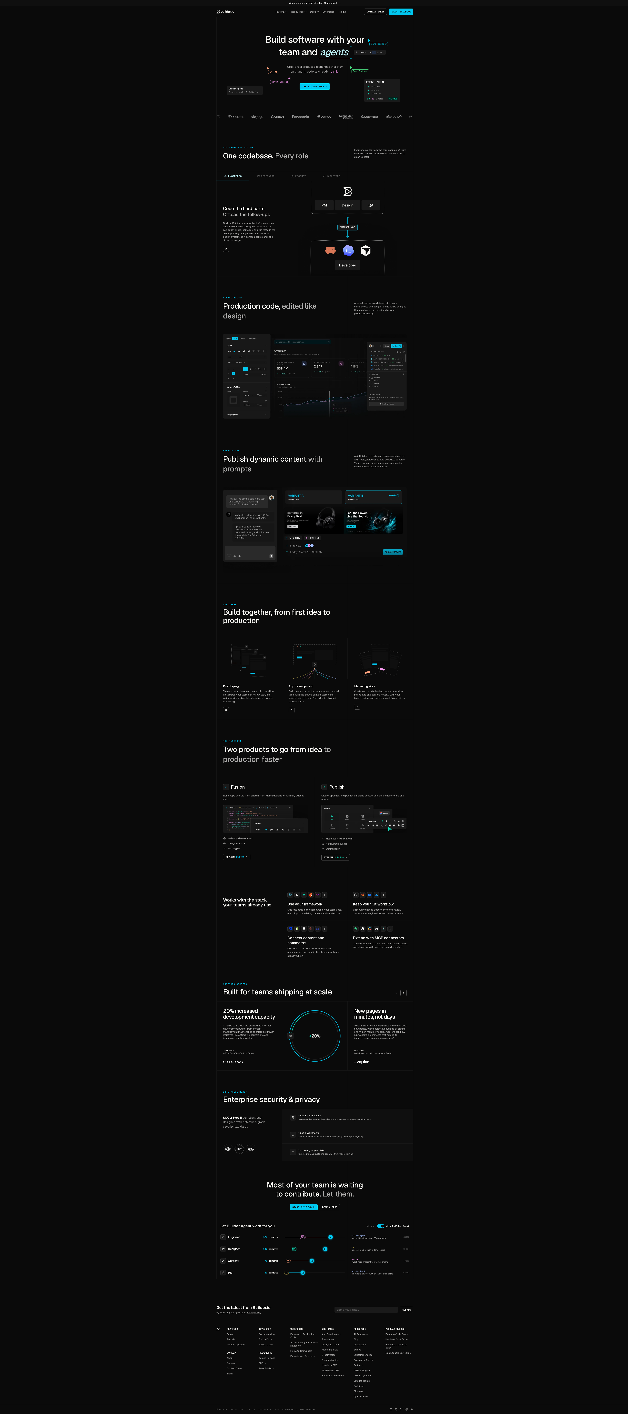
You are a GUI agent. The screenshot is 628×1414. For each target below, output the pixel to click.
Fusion (238, 787)
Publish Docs (266, 1344)
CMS (261, 1363)
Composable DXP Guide (398, 1352)
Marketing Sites (330, 1349)
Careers (231, 1363)
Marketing (333, 176)
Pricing (342, 11)
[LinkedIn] (406, 1409)
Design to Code (267, 1358)
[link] (249, 228)
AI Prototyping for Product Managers (304, 1344)
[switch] (380, 1226)
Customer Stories (363, 1354)
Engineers (235, 176)
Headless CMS (329, 1365)
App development (301, 686)
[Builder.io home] (225, 12)
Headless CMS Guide (396, 1339)
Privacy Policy (254, 1312)
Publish (337, 787)
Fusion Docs (265, 1339)
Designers (267, 176)
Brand (230, 1373)
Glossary (358, 1391)
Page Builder (265, 1368)
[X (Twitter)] (401, 1409)
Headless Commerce (333, 1375)
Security (251, 1409)
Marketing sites (364, 686)
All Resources (361, 1334)
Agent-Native (361, 1396)
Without (371, 1226)
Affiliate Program (362, 1370)
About (230, 1358)
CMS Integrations (363, 1375)
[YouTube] (391, 1409)
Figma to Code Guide (396, 1334)
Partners (358, 1365)
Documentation (267, 1334)
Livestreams (360, 1344)
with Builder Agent (397, 1226)
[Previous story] (396, 993)
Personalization (330, 1360)
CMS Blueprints (362, 1380)
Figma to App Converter (303, 1356)
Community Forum (363, 1360)
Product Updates (236, 1344)
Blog (356, 1339)
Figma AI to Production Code (302, 1336)
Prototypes (328, 1339)
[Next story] (403, 993)
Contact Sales (234, 1368)
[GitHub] (396, 1409)
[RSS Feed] (412, 1409)
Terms (276, 1409)
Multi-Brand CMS (331, 1370)
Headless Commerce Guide (396, 1346)
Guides (357, 1349)
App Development (331, 1334)
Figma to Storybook (301, 1350)
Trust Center (288, 1409)
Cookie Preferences (305, 1409)
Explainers (359, 1386)
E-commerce (328, 1354)
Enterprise (328, 11)
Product (300, 176)
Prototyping (231, 686)
